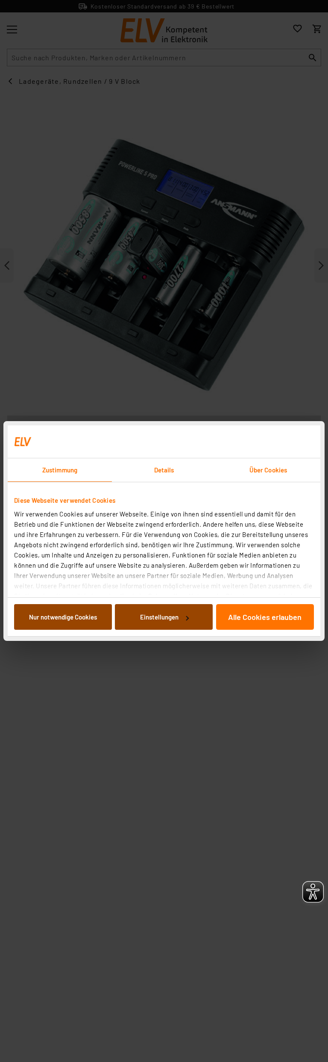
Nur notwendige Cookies (63, 617)
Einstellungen (159, 617)
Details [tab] (164, 470)
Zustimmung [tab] (59, 470)
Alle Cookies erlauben (265, 617)
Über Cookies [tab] (268, 470)
